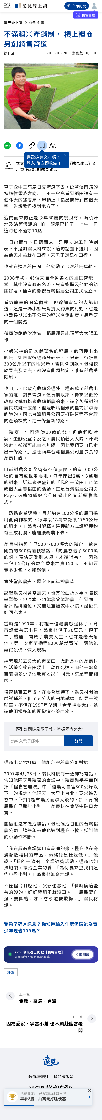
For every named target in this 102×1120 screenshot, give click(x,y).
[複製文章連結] (32, 145)
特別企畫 (36, 22)
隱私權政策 (64, 1076)
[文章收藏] (42, 146)
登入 (31, 163)
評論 (10, 972)
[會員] (94, 6)
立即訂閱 (79, 5)
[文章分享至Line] (7, 145)
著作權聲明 (38, 1076)
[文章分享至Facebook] (20, 145)
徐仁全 (9, 53)
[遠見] (51, 1065)
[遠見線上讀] (31, 5)
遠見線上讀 (13, 22)
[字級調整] (52, 145)
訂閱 (79, 741)
